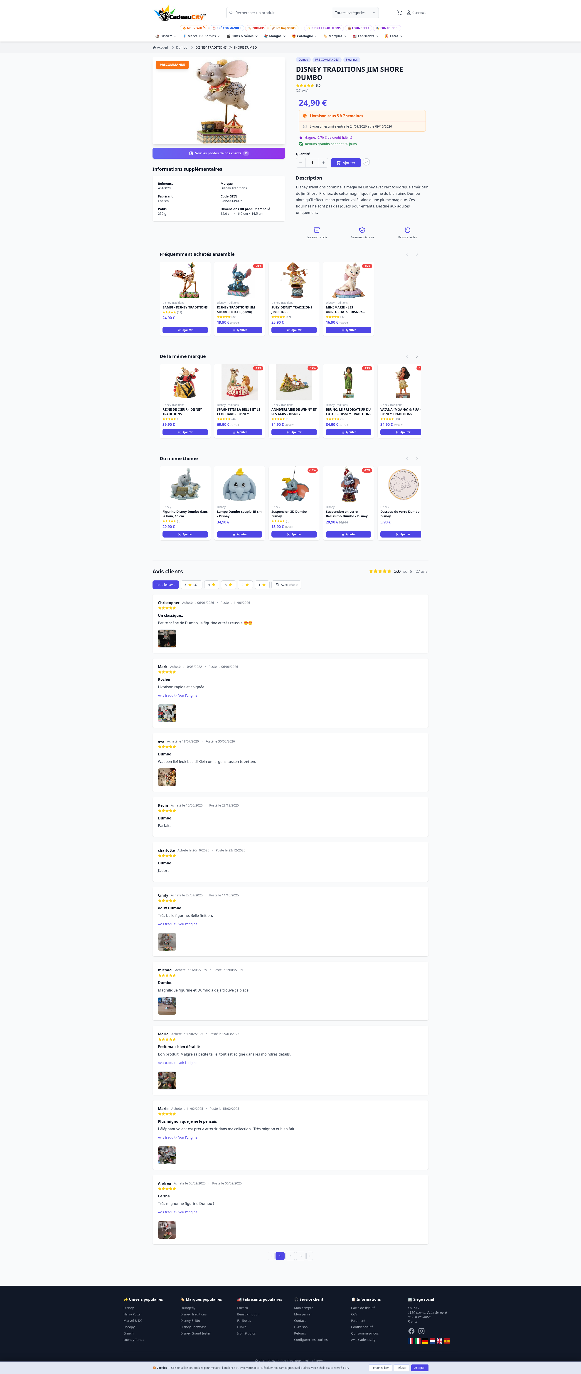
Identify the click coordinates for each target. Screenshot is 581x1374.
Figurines (352, 60)
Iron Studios (246, 1333)
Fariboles (244, 1320)
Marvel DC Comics (199, 36)
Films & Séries (240, 36)
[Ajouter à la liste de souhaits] (366, 161)
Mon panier (303, 1314)
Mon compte (303, 1308)
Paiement (358, 1320)
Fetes (391, 36)
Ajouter (187, 330)
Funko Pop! (387, 28)
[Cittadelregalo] (418, 1341)
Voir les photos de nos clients (221, 153)
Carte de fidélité (363, 1308)
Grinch (128, 1333)
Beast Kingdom (248, 1314)
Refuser (401, 1368)
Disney (128, 1308)
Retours (300, 1333)
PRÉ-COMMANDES (226, 28)
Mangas (272, 36)
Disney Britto (190, 1320)
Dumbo (303, 60)
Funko (241, 1327)
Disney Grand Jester (195, 1333)
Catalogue (302, 36)
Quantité (303, 154)
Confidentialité (362, 1327)
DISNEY (163, 36)
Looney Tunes (133, 1339)
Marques (332, 36)
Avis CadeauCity (363, 1339)
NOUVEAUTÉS (194, 28)
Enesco (163, 201)
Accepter (420, 1368)
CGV (354, 1314)
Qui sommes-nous (365, 1333)
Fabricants (363, 36)
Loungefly (358, 28)
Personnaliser (380, 1368)
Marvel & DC (132, 1320)
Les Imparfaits (283, 28)
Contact (300, 1320)
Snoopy (129, 1327)
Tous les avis (165, 584)
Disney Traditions (324, 28)
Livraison (301, 1327)
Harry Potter (132, 1314)
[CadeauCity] (410, 1341)
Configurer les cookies (311, 1339)
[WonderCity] (425, 1341)
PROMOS (256, 28)
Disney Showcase (193, 1327)
